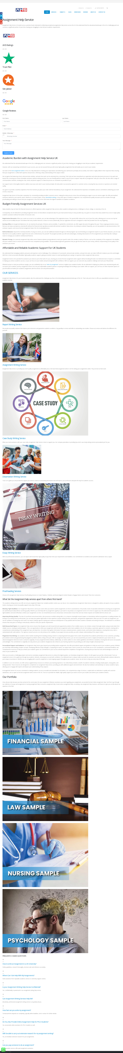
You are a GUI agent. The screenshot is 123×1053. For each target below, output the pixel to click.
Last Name (65, 118)
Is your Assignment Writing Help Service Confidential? (21, 987)
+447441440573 (100, 8)
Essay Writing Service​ (12, 552)
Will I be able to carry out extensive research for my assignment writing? (28, 1033)
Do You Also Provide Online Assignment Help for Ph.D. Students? (25, 1022)
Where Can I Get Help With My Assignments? (18, 975)
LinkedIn (1, 18)
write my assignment (52, 264)
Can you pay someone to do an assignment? (18, 1045)
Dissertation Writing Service (14, 476)
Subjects (62, 12)
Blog (70, 12)
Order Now (77, 12)
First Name (6, 118)
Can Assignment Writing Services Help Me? (18, 999)
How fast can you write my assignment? (17, 1010)
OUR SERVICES (10, 273)
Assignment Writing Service (14, 364)
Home (47, 12)
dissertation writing (51, 197)
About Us (81, 8)
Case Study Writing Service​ (14, 438)
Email (4, 125)
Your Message (6, 140)
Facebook (1, 13)
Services (53, 12)
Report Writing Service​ (12, 324)
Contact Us (89, 8)
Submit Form (8, 153)
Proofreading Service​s (12, 591)
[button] (61, 961)
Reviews (85, 12)
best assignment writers (18, 170)
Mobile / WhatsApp (8, 133)
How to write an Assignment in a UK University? (19, 964)
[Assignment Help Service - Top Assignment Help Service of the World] (21, 10)
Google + (1, 20)
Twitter (1, 16)
